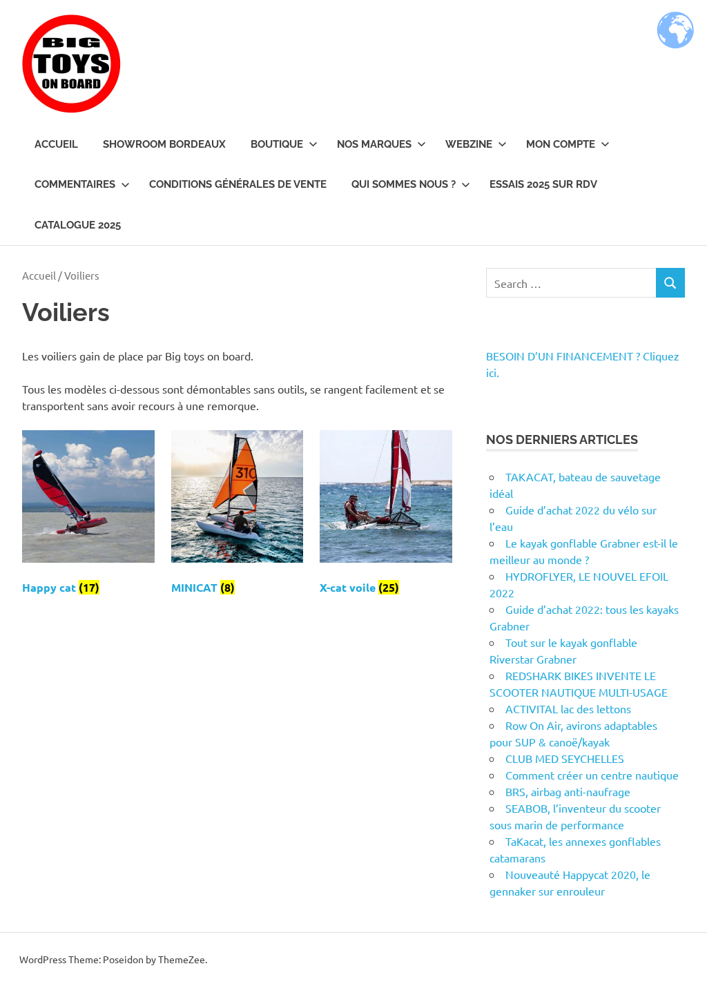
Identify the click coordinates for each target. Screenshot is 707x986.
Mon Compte (560, 144)
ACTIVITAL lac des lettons (568, 708)
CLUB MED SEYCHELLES (564, 758)
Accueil (56, 144)
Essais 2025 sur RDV (543, 184)
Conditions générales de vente (238, 184)
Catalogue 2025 (78, 225)
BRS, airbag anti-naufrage (567, 791)
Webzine (468, 144)
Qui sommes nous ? (403, 184)
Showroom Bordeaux (164, 144)
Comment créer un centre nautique (592, 775)
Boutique (277, 144)
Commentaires (75, 184)
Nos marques (374, 144)
